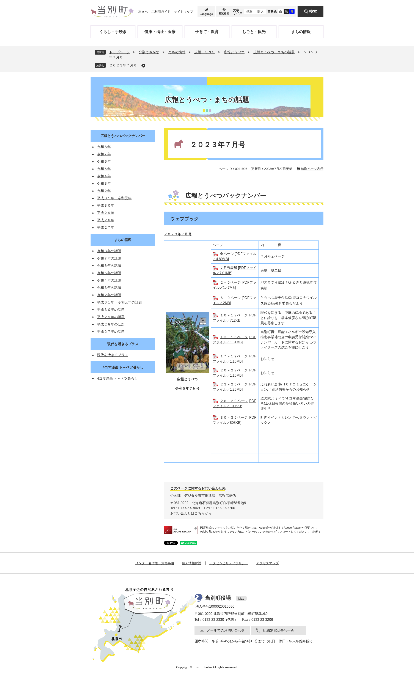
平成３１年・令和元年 (114, 198)
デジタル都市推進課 (199, 495)
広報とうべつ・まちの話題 (274, 52)
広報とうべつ (234, 52)
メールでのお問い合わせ (226, 630)
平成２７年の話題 (111, 331)
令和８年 (104, 147)
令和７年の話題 (109, 258)
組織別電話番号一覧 (278, 630)
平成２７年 (105, 227)
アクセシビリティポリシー (228, 563)
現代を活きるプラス (122, 344)
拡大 (260, 11)
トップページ (119, 52)
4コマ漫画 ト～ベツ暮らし (123, 367)
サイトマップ (183, 11)
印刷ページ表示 (312, 169)
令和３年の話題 (109, 287)
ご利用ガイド (161, 11)
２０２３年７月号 (123, 65)
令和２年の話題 (109, 295)
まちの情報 (176, 52)
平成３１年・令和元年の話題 (119, 302)
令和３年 (104, 183)
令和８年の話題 (109, 251)
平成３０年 (105, 205)
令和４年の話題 (109, 280)
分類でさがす (149, 52)
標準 (249, 11)
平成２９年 (105, 213)
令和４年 (104, 176)
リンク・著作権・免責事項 (154, 563)
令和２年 (104, 191)
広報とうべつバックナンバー (122, 136)
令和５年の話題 (109, 273)
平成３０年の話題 (111, 309)
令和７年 (104, 154)
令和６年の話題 (109, 265)
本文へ (143, 11)
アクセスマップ (267, 563)
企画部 (175, 495)
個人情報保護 (191, 563)
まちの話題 (123, 240)
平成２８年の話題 (111, 324)
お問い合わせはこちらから (191, 513)
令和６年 (104, 161)
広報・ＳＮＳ (204, 52)
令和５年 (104, 169)
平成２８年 (105, 220)
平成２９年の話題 (111, 317)
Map (241, 598)
